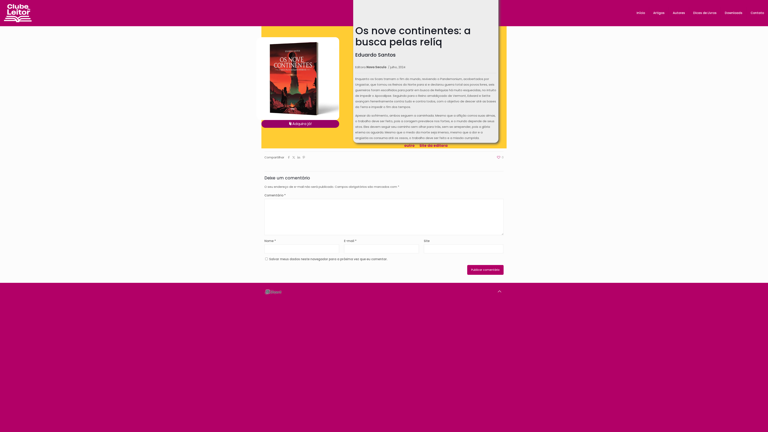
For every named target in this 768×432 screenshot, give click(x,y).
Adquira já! (302, 123)
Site (427, 241)
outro (409, 145)
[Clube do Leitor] (18, 13)
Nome (270, 241)
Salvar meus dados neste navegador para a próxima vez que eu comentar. (328, 259)
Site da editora (433, 145)
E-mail (350, 241)
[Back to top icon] (499, 291)
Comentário (275, 195)
